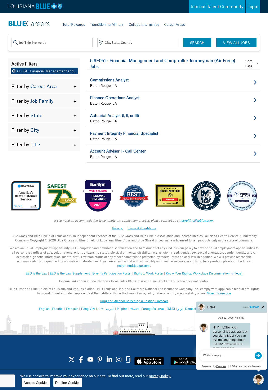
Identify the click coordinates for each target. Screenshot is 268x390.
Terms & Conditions (142, 228)
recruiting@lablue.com (196, 220)
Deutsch (191, 308)
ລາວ (161, 308)
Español (58, 308)
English (44, 308)
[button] (44, 86)
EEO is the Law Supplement (70, 273)
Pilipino (122, 308)
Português (149, 308)
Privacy (117, 228)
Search (197, 42)
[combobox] (52, 42)
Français (72, 308)
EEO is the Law (37, 273)
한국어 (135, 308)
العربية (110, 308)
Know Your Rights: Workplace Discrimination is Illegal (204, 273)
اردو (180, 308)
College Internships (144, 24)
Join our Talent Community (217, 6)
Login (252, 6)
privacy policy (160, 376)
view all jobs (236, 42)
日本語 (171, 308)
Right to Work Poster (149, 273)
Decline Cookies (67, 382)
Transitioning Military (107, 24)
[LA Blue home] (29, 22)
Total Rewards (73, 24)
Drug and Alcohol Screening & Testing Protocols (134, 301)
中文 (101, 308)
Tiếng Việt (88, 308)
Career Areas (174, 24)
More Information (219, 293)
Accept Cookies (35, 382)
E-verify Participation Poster (112, 273)
